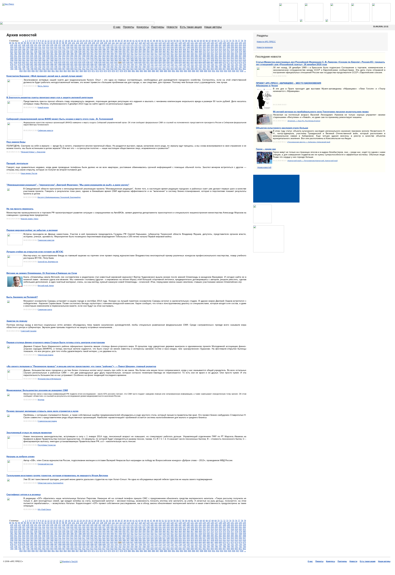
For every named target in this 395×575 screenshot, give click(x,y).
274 (56, 49)
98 (63, 43)
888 (161, 71)
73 (227, 41)
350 (124, 51)
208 (27, 47)
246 (180, 47)
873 (101, 71)
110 (109, 43)
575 (80, 60)
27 (92, 41)
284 (96, 49)
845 (216, 69)
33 (110, 41)
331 (47, 51)
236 (140, 47)
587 (128, 60)
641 (108, 62)
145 (11, 45)
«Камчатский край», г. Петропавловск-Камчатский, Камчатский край (312, 160)
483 (184, 56)
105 (89, 43)
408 (120, 54)
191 (196, 45)
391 (52, 54)
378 (236, 51)
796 (19, 69)
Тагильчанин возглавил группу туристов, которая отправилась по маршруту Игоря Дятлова (57, 475)
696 (92, 64)
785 (212, 67)
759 (108, 67)
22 (78, 41)
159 (67, 45)
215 (55, 47)
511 (59, 58)
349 (120, 51)
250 (196, 47)
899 (205, 71)
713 (160, 64)
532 (144, 58)
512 (63, 58)
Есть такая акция (191, 27)
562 (27, 60)
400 (88, 54)
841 (200, 69)
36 (119, 41)
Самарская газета (45, 309)
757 (100, 67)
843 (208, 69)
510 (56, 58)
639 (100, 62)
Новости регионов (265, 47)
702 (116, 64)
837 (184, 69)
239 (152, 47)
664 (200, 62)
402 (96, 54)
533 (148, 58)
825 (136, 69)
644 (120, 62)
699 (104, 64)
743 (43, 67)
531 (140, 58)
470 (132, 56)
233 (128, 47)
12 (48, 41)
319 (236, 49)
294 (136, 49)
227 (104, 47)
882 (137, 71)
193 (204, 45)
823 (128, 69)
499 (11, 58)
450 (51, 56)
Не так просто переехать (19, 208)
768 (144, 67)
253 (208, 47)
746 (55, 67)
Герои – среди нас (266, 149)
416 (152, 54)
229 (112, 47)
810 (76, 69)
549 (212, 58)
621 (27, 62)
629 (59, 62)
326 (27, 51)
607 (208, 60)
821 (120, 69)
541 (180, 58)
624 (39, 62)
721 (192, 64)
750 (71, 67)
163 (83, 45)
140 (228, 43)
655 (164, 62)
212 (43, 47)
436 (232, 54)
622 (31, 62)
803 (48, 69)
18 (66, 41)
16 (60, 41)
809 (72, 69)
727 (216, 64)
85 (25, 43)
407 (116, 54)
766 (136, 67)
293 (132, 49)
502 (23, 58)
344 (100, 51)
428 (200, 54)
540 (176, 58)
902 (217, 71)
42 (136, 41)
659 (180, 62)
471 (136, 56)
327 (31, 51)
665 (204, 62)
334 (59, 51)
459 (87, 56)
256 (220, 47)
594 (156, 60)
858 (41, 71)
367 (192, 51)
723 (200, 64)
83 (19, 43)
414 (144, 54)
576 (84, 60)
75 (233, 41)
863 (61, 71)
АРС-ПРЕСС (177, 566)
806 (60, 69)
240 (156, 47)
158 (63, 45)
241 (160, 47)
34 (113, 41)
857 (37, 71)
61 (192, 41)
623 (35, 62)
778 (184, 67)
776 (176, 67)
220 (75, 47)
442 (19, 56)
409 (124, 54)
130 (188, 43)
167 (100, 45)
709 (144, 64)
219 (71, 47)
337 (71, 51)
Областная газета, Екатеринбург (50, 483)
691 (72, 64)
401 (92, 54)
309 (196, 49)
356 (148, 51)
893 (181, 71)
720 (188, 64)
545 (196, 58)
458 (83, 56)
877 (117, 71)
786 (216, 67)
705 (128, 64)
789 (228, 67)
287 (108, 49)
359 (160, 51)
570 (60, 60)
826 (140, 69)
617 (11, 62)
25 (86, 41)
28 (95, 41)
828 (148, 69)
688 (60, 64)
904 (225, 71)
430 (208, 54)
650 (144, 62)
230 (116, 47)
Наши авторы (213, 27)
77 (239, 41)
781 (196, 67)
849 (232, 69)
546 (200, 58)
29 (98, 41)
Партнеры (157, 27)
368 (196, 51)
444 (27, 56)
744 (47, 67)
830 (156, 69)
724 (204, 64)
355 (144, 51)
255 (216, 47)
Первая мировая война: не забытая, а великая (32, 230)
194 (208, 45)
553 (228, 58)
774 (168, 67)
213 (47, 47)
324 (19, 51)
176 (136, 45)
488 (204, 56)
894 (185, 71)
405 (108, 54)
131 (192, 43)
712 (156, 64)
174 (128, 45)
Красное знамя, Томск (29, 219)
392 (56, 54)
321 (244, 49)
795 (15, 69)
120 (148, 43)
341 (87, 51)
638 (96, 62)
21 (75, 41)
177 (140, 45)
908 (241, 71)
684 (44, 64)
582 (108, 60)
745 (51, 67)
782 (200, 67)
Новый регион (43, 107)
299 (156, 49)
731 (232, 64)
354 (140, 51)
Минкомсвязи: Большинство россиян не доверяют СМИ (37, 390)
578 (92, 60)
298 (152, 49)
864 (65, 71)
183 (164, 45)
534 (152, 58)
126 (172, 43)
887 (157, 71)
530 (136, 58)
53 (169, 41)
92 (45, 43)
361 (168, 51)
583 (112, 60)
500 (15, 58)
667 (212, 62)
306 (184, 49)
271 (44, 49)
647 (132, 62)
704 (124, 64)
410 (128, 54)
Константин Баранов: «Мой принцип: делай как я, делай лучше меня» (44, 76)
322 (11, 51)
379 (240, 51)
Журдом (41, 400)
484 (188, 56)
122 (156, 43)
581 (104, 60)
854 (25, 71)
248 (188, 47)
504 (31, 58)
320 (240, 49)
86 (28, 43)
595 (160, 60)
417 (156, 54)
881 (133, 71)
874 (105, 71)
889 (165, 71)
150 (31, 45)
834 (172, 69)
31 (104, 41)
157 (59, 45)
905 (229, 71)
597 (168, 60)
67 (210, 41)
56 (177, 41)
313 (212, 49)
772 (160, 67)
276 (64, 49)
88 (34, 43)
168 (104, 45)
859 (45, 71)
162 (79, 45)
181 (156, 45)
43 (139, 41)
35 (116, 41)
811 (79, 69)
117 (136, 43)
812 (83, 69)
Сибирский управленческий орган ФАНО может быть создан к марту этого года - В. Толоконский (59, 119)
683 (40, 64)
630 (63, 62)
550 (216, 58)
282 (88, 49)
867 (77, 71)
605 (200, 60)
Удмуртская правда (45, 355)
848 (228, 69)
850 (236, 69)
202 (240, 45)
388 (40, 54)
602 (188, 60)
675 (244, 62)
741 (35, 67)
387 (35, 54)
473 (144, 56)
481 (176, 56)
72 (224, 41)
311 (204, 49)
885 (149, 71)
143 (240, 43)
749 (67, 67)
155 (51, 45)
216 (59, 47)
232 (124, 47)
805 (56, 69)
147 (19, 45)
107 (97, 43)
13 (51, 41)
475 (152, 56)
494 (228, 56)
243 (168, 47)
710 (148, 64)
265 (19, 49)
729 (224, 64)
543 (188, 58)
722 (196, 64)
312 (208, 49)
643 (116, 62)
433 (220, 54)
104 (85, 43)
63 (198, 41)
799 (31, 69)
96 (57, 43)
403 (100, 54)
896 (193, 71)
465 (112, 56)
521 (100, 58)
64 (201, 41)
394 (64, 54)
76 (236, 41)
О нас (117, 27)
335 (63, 51)
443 (23, 56)
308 (192, 49)
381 (11, 54)
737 (19, 67)
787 (220, 67)
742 (39, 67)
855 (29, 71)
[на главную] (8, 4)
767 (140, 67)
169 (108, 45)
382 (15, 54)
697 (96, 64)
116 (132, 43)
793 (244, 67)
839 (192, 69)
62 (195, 41)
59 (186, 41)
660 (184, 62)
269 (35, 49)
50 (160, 41)
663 (196, 62)
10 (43, 41)
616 (244, 60)
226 (100, 47)
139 (224, 43)
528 (128, 58)
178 (144, 45)
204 (11, 47)
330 (43, 51)
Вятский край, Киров (46, 285)
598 (172, 60)
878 (121, 71)
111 (113, 43)
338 (75, 51)
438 (240, 54)
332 (51, 51)
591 (144, 60)
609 (216, 60)
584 (116, 60)
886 (153, 71)
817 (104, 69)
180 (152, 45)
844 (212, 69)
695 (88, 64)
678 (19, 64)
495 (232, 56)
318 (232, 49)
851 (240, 69)
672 (232, 62)
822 (124, 69)
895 (189, 71)
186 (176, 45)
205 (15, 47)
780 (192, 67)
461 (96, 56)
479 (168, 56)
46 (148, 41)
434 (224, 54)
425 (188, 54)
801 (40, 69)
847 (224, 69)
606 (204, 60)
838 (188, 69)
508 (48, 58)
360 (164, 51)
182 (160, 45)
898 (201, 71)
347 (112, 51)
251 (200, 47)
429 (204, 54)
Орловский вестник (45, 464)
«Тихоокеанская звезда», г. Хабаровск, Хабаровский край (308, 142)
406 (112, 54)
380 (244, 51)
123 (160, 43)
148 (23, 45)
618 (15, 62)
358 (156, 51)
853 (21, 71)
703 (120, 64)
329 (39, 51)
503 (27, 58)
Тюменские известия (46, 240)
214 (51, 47)
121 (152, 43)
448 (43, 56)
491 (216, 56)
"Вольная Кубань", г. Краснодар (33, 152)
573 (72, 60)
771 (156, 67)
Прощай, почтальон (17, 163)
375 (224, 51)
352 (132, 51)
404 (104, 54)
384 (23, 54)
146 (15, 45)
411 (132, 54)
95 (54, 43)
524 (112, 58)
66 (207, 41)
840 (196, 69)
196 (216, 45)
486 (196, 56)
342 (92, 51)
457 (79, 56)
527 (124, 58)
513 (67, 58)
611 (224, 60)
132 (196, 43)
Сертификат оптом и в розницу (23, 494)
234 (132, 47)
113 (121, 43)
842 (204, 69)
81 (13, 43)
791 (236, 67)
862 (57, 71)
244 (172, 47)
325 (23, 51)
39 (128, 41)
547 (204, 58)
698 (100, 64)
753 (83, 67)
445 (31, 56)
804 (52, 69)
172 (120, 45)
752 (79, 67)
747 (59, 67)
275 (60, 49)
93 (48, 43)
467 (120, 56)
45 (145, 41)
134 (204, 43)
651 (148, 62)
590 (140, 60)
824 (132, 69)
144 (244, 43)
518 (87, 58)
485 (192, 56)
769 (148, 67)
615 (240, 60)
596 (164, 60)
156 (55, 45)
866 (73, 71)
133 (200, 43)
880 (129, 71)
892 (177, 71)
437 (236, 54)
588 (132, 60)
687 (56, 64)
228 (108, 47)
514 (71, 58)
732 (236, 64)
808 (68, 69)
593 (152, 60)
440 (11, 56)
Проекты (128, 27)
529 (132, 58)
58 (183, 41)
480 (172, 56)
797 (23, 69)
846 (220, 69)
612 (228, 60)
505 (35, 58)
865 (69, 71)
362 (172, 51)
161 (75, 45)
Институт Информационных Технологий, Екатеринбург (59, 197)
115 (128, 43)
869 (85, 71)
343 (96, 51)
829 (152, 69)
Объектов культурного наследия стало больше (282, 128)
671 (228, 62)
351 (128, 51)
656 (168, 62)
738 (23, 67)
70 (218, 41)
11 (46, 41)
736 (15, 67)
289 (116, 49)
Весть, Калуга (43, 86)
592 (148, 60)
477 (160, 56)
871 (93, 71)
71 (221, 41)
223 (87, 47)
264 (15, 49)
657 (172, 62)
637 (92, 62)
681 (31, 64)
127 (176, 43)
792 (240, 67)
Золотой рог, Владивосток (48, 262)
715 (168, 64)
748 (63, 67)
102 (77, 43)
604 (196, 60)
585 (120, 60)
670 (224, 62)
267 (27, 49)
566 (44, 60)
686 (52, 64)
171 (116, 45)
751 (75, 67)
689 (64, 64)
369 (200, 51)
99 (66, 43)
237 (144, 47)
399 (84, 54)
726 (212, 64)
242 (164, 47)
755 (92, 67)
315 (220, 49)
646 (128, 62)
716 (172, 64)
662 (192, 62)
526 (120, 58)
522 (104, 58)
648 (136, 62)
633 (75, 62)
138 (220, 43)
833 (168, 69)
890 (169, 71)
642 (112, 62)
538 (168, 58)
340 (83, 51)
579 (96, 60)
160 (71, 45)
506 (40, 58)
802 (44, 69)
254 (212, 47)
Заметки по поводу (16, 321)
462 (100, 56)
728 (220, 64)
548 (208, 58)
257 (224, 47)
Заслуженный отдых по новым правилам (29, 432)
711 (152, 64)
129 (184, 43)
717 (176, 64)
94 (51, 43)
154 (47, 45)
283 (92, 49)
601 (184, 60)
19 (69, 41)
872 (97, 71)
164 (87, 45)
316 (224, 49)
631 (67, 62)
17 (63, 41)
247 (184, 47)
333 (55, 51)
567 (48, 60)
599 (176, 60)
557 (244, 58)
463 (104, 56)
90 (40, 43)
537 (164, 58)
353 (136, 51)
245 (176, 47)
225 (96, 47)
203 (244, 45)
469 (128, 56)
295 (140, 49)
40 (130, 41)
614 (236, 60)
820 (116, 69)
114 (124, 43)
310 (200, 49)
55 (174, 41)
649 (140, 62)
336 (67, 51)
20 (72, 41)
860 (49, 71)
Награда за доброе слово (20, 456)
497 (240, 56)
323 (15, 51)
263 (11, 49)
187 (180, 45)
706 (132, 64)
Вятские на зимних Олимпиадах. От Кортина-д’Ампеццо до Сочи (41, 273)
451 (55, 56)
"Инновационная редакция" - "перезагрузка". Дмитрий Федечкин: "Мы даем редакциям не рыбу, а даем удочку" (67, 185)
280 (80, 49)
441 (15, 56)
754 (87, 67)
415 (148, 54)
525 (116, 58)
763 (124, 67)
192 (200, 45)
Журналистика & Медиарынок (49, 379)
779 (188, 67)
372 (212, 51)
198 (224, 45)
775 (172, 67)
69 (215, 41)
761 (116, 67)
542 (184, 58)
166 (96, 45)
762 (120, 67)
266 (23, 49)
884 (145, 71)
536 (160, 58)
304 (176, 49)
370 (204, 51)
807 (64, 69)
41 (133, 41)
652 (152, 62)
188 (184, 45)
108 (101, 43)
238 (148, 47)
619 (19, 62)
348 (116, 51)
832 (164, 69)
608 (212, 60)
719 (184, 64)
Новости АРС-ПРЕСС (266, 42)
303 (172, 49)
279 (76, 49)
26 (89, 41)
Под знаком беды (15, 142)
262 (244, 47)
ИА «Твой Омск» (44, 509)
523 (108, 58)
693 (80, 64)
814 (92, 69)
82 (16, 43)
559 (15, 60)
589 (136, 60)
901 (213, 71)
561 (23, 60)
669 (220, 62)
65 (204, 41)
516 (79, 58)
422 (176, 54)
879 (125, 71)
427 (196, 54)
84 (22, 43)
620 (23, 62)
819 (112, 69)
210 (35, 47)
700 (108, 64)
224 (92, 47)
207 (23, 47)
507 (44, 58)
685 (48, 64)
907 (237, 71)
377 (232, 51)
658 (176, 62)
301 (164, 49)
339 (79, 51)
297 (148, 49)
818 (108, 69)
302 (168, 49)
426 (192, 54)
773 (164, 67)
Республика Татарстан (47, 445)
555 (236, 58)
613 (232, 60)
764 (128, 67)
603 (192, 60)
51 (163, 41)
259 (232, 47)
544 (192, 58)
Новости (172, 27)
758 (104, 67)
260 (236, 47)
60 (189, 41)
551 (220, 58)
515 (75, 58)
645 (124, 62)
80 (10, 43)
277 (68, 49)
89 (37, 43)
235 (136, 47)
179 (148, 45)
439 (244, 54)
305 (180, 49)
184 (168, 45)
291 (124, 49)
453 (63, 56)
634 (79, 62)
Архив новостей (264, 167)
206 (19, 47)
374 (220, 51)
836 (180, 69)
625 (43, 62)
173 (124, 45)
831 (160, 69)
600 (180, 60)
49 (157, 41)
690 (68, 64)
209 (31, 47)
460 (92, 56)
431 (212, 54)
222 (83, 47)
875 (109, 71)
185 (172, 45)
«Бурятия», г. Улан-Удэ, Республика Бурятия (303, 121)
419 (164, 54)
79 (245, 41)
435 (228, 54)
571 (64, 60)
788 (224, 67)
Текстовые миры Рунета (212, 566)
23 (81, 41)
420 (168, 54)
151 (35, 45)
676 (11, 64)
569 (56, 60)
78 (242, 41)
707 (136, 64)
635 (83, 62)
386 (31, 54)
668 (216, 62)
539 (172, 58)
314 (216, 49)
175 (132, 45)
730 (228, 64)
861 (53, 71)
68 (213, 41)
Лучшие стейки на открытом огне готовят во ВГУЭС (34, 251)
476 (156, 56)
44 (142, 41)
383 (19, 54)
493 (224, 56)
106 (93, 43)
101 (73, 43)
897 (197, 71)
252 (204, 47)
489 (208, 56)
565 (40, 60)
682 (35, 64)
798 (27, 69)
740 (31, 67)
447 (39, 56)
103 (81, 43)
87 (31, 43)
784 (208, 67)
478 (164, 56)
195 (212, 45)
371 (208, 51)
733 (240, 64)
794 (11, 69)
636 (87, 62)
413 (140, 54)
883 (141, 71)
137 (216, 43)
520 (96, 58)
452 (59, 56)
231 (120, 47)
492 (220, 56)
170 (112, 45)
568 (52, 60)
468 (124, 56)
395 (68, 54)
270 (40, 49)
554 (232, 58)
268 (31, 49)
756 (96, 67)
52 (166, 41)
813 (87, 69)
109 (105, 43)
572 (68, 60)
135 (208, 43)
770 (152, 67)
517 (83, 58)
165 (92, 45)
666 (208, 62)
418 (160, 54)
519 (92, 58)
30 (101, 41)
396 (72, 54)
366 (188, 51)
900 (209, 71)
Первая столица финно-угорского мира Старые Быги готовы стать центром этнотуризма (55, 342)
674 (240, 62)
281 (84, 49)
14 (54, 41)
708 (140, 64)
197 (220, 45)
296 (144, 49)
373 (216, 51)
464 (108, 56)
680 (27, 64)
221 (79, 47)
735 (11, 67)
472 (140, 56)
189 (188, 45)
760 (112, 67)
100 (69, 43)
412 (136, 54)
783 (204, 67)
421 (172, 54)
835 (176, 69)
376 (228, 51)
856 (33, 71)
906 (233, 71)
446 (35, 56)
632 (71, 62)
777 (180, 67)
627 (51, 62)
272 (48, 49)
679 (23, 64)
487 (200, 56)
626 (47, 62)
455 (71, 56)
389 (44, 54)
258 (228, 47)
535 (156, 58)
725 (208, 64)
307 (188, 49)
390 (48, 54)
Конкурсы (143, 27)
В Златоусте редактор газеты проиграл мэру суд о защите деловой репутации (49, 97)
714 (164, 64)
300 (160, 49)
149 (27, 45)
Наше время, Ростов (29, 173)
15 (57, 41)
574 (76, 60)
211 (39, 47)
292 (128, 49)
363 (176, 51)
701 (112, 64)
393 (60, 54)
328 (35, 51)
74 (230, 41)
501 (19, 58)
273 (52, 49)
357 (152, 51)
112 (117, 43)
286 (104, 49)
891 (173, 71)
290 (120, 49)
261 (240, 47)
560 (19, 60)
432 (216, 54)
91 (43, 43)
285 (100, 49)
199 (228, 45)
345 (104, 51)
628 (55, 62)
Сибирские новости (45, 130)
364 (180, 51)
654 (160, 62)
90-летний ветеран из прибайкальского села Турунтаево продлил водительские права (321, 111)
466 (116, 56)
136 (212, 43)
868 (81, 71)
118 (140, 43)
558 (11, 60)
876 (113, 71)
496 (236, 56)
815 (96, 69)
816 (100, 69)
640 (104, 62)
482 (180, 56)
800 (35, 69)
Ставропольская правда (47, 421)
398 (80, 54)
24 (84, 41)
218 (67, 47)
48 (154, 41)
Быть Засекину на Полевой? (22, 297)
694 (84, 64)
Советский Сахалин (28, 331)
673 (236, 62)
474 (148, 56)
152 (39, 45)
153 (43, 45)
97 (60, 43)
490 (212, 56)
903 (221, 71)
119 (144, 43)
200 (232, 45)
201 (236, 45)
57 (180, 41)
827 (144, 69)
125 (168, 43)
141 (232, 43)
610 (220, 60)
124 (164, 43)
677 (15, 64)
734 (244, 64)
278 (72, 49)
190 (192, 45)
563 (31, 60)
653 (156, 62)
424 (184, 54)
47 (151, 41)
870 (89, 71)
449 (47, 56)
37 (122, 41)
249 (192, 47)
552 (224, 58)
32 (107, 41)
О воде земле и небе (192, 566)
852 (244, 69)
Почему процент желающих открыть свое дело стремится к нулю (42, 411)
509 (52, 58)
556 (240, 58)
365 (184, 51)
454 (67, 56)
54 (171, 41)
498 (244, 56)
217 (63, 47)
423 (180, 54)
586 (124, 60)
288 (112, 49)
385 (27, 54)
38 (125, 41)
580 (100, 60)
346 (108, 51)
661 (188, 62)
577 (88, 60)
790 (232, 67)
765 (132, 67)
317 (228, 49)
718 (180, 64)
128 (180, 43)
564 (35, 60)
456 (75, 56)
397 (76, 54)
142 (236, 43)
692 (76, 64)
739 (27, 67)
